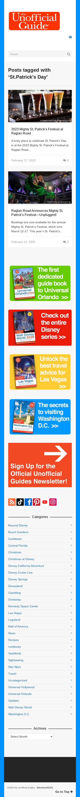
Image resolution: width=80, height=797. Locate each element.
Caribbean (15, 538)
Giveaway (14, 599)
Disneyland (15, 586)
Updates (13, 700)
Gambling (14, 592)
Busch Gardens (18, 532)
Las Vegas (15, 613)
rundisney (14, 646)
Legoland (14, 619)
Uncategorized (17, 680)
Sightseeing (15, 660)
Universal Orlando (20, 693)
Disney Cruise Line (20, 572)
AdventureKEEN (45, 787)
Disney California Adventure (26, 565)
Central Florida (17, 545)
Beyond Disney (18, 525)
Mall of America (18, 626)
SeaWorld (14, 653)
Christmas (14, 552)
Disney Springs (18, 579)
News (11, 633)
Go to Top (62, 791)
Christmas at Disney (21, 559)
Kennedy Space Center (23, 606)
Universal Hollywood (21, 687)
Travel (12, 673)
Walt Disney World (20, 707)
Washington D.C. (19, 714)
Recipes (13, 640)
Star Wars (14, 667)
